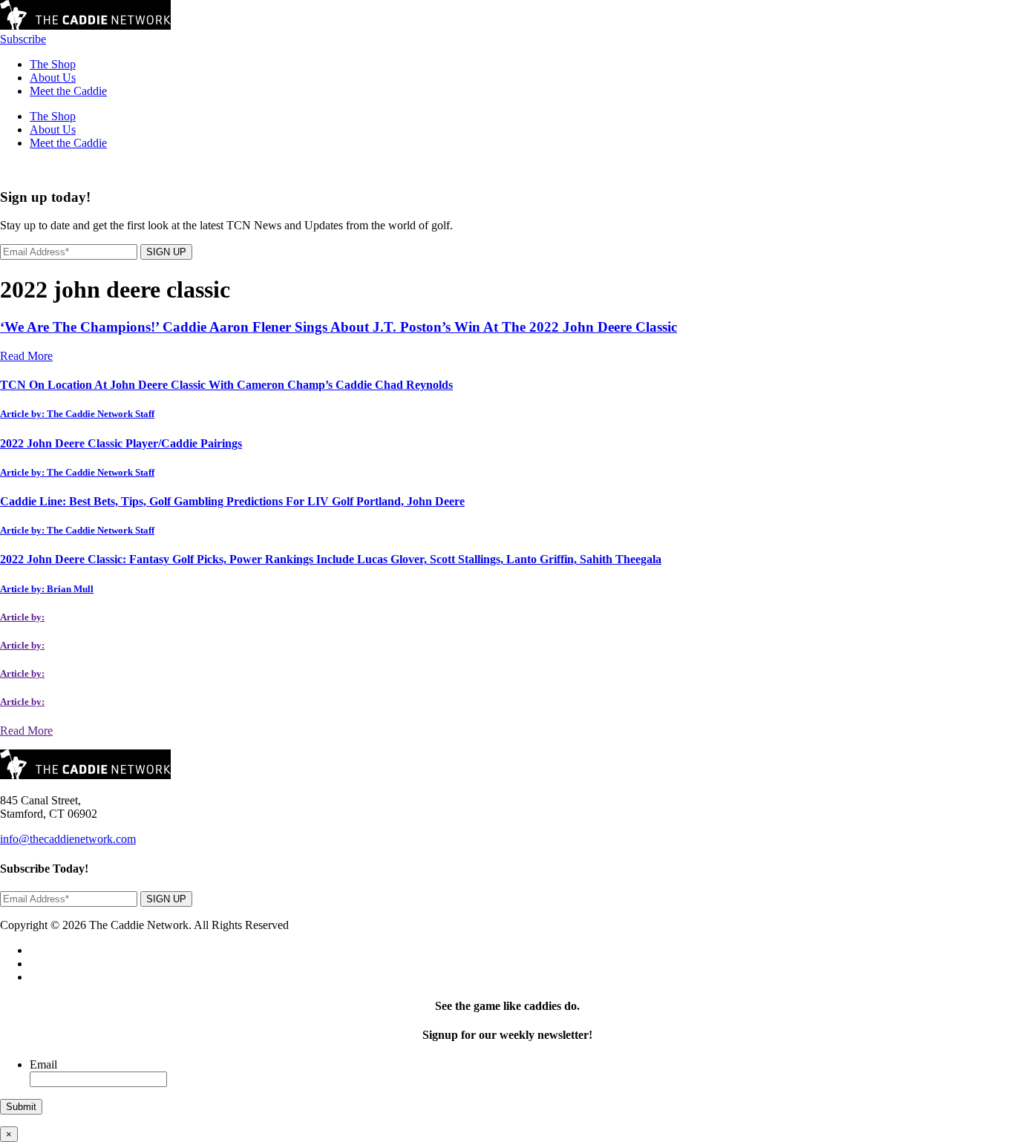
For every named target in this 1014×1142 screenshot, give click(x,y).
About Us (53, 77)
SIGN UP (166, 251)
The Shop (53, 64)
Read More (26, 356)
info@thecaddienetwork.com (68, 839)
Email (43, 1064)
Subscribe (23, 39)
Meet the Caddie (68, 91)
